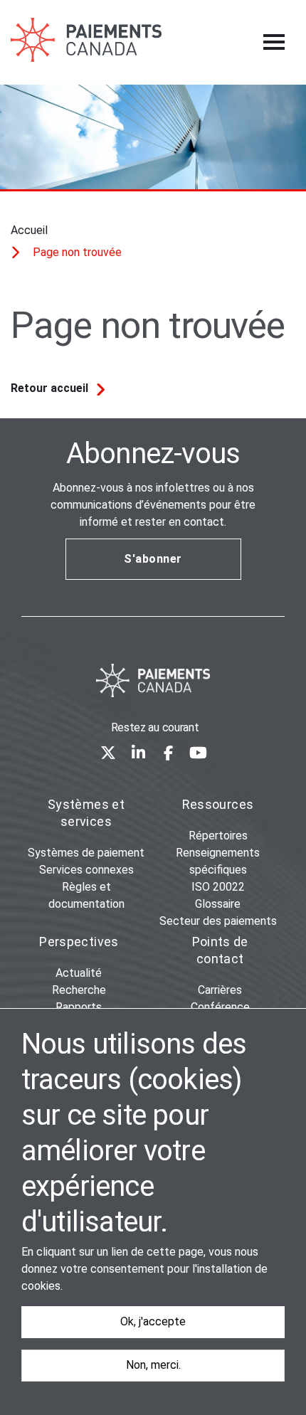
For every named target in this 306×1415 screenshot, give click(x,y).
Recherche (79, 990)
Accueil (29, 230)
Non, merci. (153, 1365)
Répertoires (218, 835)
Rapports (79, 1007)
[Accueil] (153, 680)
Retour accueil (49, 388)
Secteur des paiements (218, 921)
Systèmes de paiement (86, 852)
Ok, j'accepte (153, 1321)
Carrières (220, 990)
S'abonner (152, 559)
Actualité (79, 973)
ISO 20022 (218, 887)
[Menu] (274, 42)
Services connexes (86, 869)
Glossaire (218, 904)
